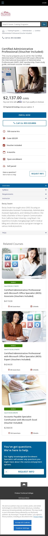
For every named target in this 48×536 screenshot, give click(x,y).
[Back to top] (24, 493)
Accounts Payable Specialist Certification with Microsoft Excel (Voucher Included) (20, 419)
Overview (6, 185)
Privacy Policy (38, 517)
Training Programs (13, 31)
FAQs (4, 232)
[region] (22, 517)
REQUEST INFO (37, 173)
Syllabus (5, 190)
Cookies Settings (22, 528)
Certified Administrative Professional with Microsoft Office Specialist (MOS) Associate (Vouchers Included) (22, 293)
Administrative (27, 31)
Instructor (6, 198)
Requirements (7, 194)
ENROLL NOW (24, 115)
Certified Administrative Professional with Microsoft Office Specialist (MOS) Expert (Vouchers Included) (22, 356)
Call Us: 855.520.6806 (11, 38)
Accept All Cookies (22, 522)
